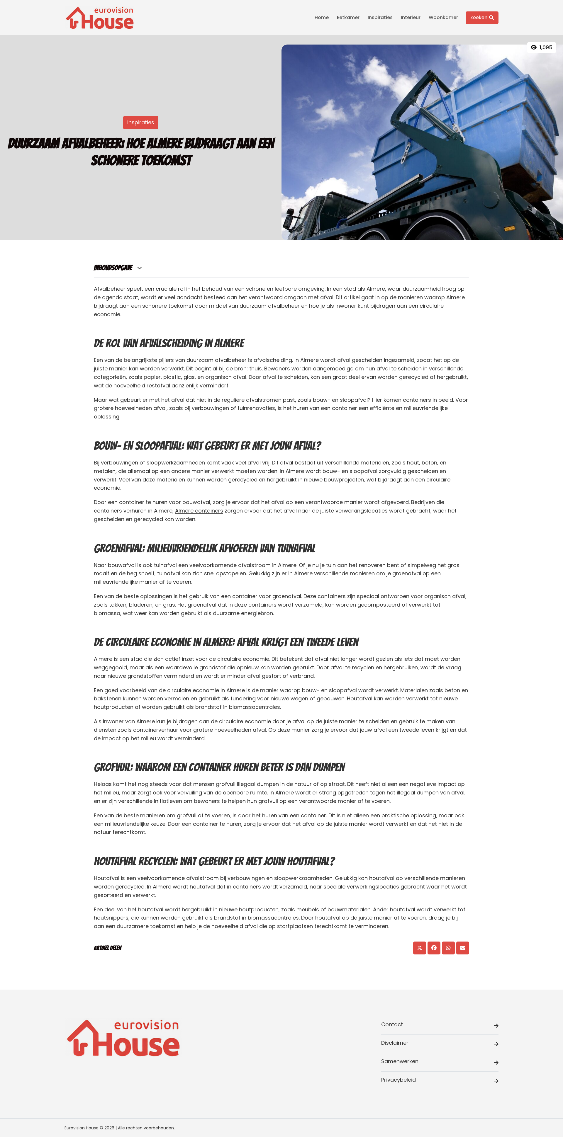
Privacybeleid (398, 1079)
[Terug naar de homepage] (100, 17)
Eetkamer (348, 17)
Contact (392, 1024)
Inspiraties (380, 17)
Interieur (410, 17)
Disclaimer (394, 1042)
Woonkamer (443, 17)
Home (322, 17)
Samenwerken (399, 1061)
